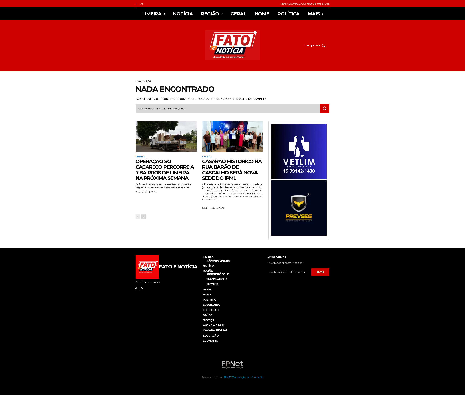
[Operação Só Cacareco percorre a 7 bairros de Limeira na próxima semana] (166, 136)
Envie (320, 271)
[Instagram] (141, 4)
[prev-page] (138, 216)
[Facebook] (136, 4)
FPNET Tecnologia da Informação (243, 377)
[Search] (324, 108)
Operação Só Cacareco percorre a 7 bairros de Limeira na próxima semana (165, 169)
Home (139, 81)
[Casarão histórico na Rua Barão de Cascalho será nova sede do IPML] (232, 136)
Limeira (140, 156)
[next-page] (143, 216)
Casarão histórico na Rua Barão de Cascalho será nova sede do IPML (232, 169)
